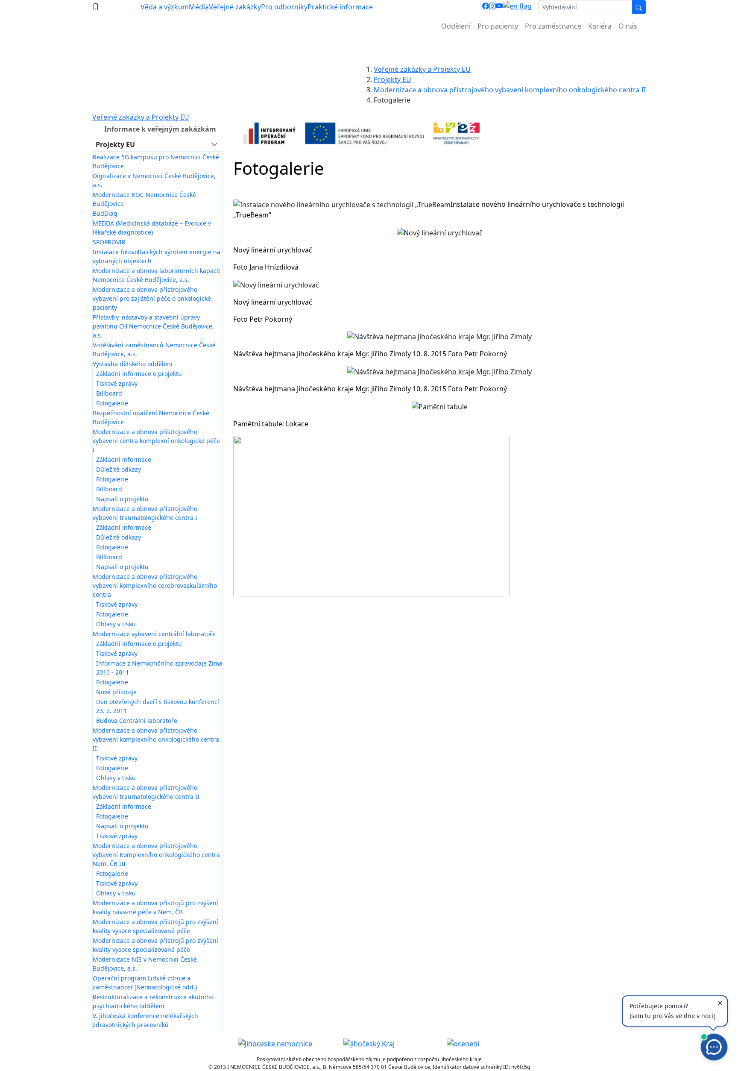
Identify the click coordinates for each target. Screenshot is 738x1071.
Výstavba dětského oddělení (133, 364)
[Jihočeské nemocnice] (275, 1043)
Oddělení (456, 26)
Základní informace (123, 459)
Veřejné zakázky (235, 7)
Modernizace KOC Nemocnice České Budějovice (144, 199)
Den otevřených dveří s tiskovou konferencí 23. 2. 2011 (157, 706)
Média (199, 7)
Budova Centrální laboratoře (136, 720)
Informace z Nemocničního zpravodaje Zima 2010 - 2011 (159, 667)
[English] (517, 7)
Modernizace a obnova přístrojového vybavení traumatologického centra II (146, 792)
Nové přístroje (116, 692)
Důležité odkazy (118, 469)
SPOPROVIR (109, 242)
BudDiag (105, 213)
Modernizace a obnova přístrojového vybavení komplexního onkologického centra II (510, 89)
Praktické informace (340, 7)
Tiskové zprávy (117, 383)
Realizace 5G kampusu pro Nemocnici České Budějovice (156, 161)
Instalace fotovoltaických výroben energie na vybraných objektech (156, 256)
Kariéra (600, 26)
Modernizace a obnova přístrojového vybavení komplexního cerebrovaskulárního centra (155, 585)
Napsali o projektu (122, 499)
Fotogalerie (112, 403)
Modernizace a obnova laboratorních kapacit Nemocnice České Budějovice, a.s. (156, 275)
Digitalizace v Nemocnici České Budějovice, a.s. (154, 180)
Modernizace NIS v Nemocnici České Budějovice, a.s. (145, 963)
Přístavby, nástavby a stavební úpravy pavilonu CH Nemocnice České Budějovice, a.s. (153, 326)
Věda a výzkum (165, 7)
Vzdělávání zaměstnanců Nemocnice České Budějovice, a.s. (154, 349)
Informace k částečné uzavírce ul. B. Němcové (369, 47)
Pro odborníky (284, 7)
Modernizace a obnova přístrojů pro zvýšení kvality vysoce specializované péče (155, 926)
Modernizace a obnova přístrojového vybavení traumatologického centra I (145, 513)
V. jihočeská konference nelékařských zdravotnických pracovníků (145, 1020)
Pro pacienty (497, 26)
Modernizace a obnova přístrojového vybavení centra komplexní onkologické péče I (156, 441)
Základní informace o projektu (139, 374)
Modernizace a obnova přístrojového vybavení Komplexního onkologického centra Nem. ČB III (156, 855)
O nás (627, 26)
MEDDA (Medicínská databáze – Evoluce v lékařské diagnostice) (152, 227)
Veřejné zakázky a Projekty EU (422, 69)
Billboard (109, 393)
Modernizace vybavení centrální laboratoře (154, 634)
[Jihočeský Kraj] (369, 1043)
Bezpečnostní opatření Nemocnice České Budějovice (151, 417)
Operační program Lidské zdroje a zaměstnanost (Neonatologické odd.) (145, 982)
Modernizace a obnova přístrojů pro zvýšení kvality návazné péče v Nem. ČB (155, 907)
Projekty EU (392, 79)
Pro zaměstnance (553, 26)
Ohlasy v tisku (116, 624)
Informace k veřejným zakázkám (160, 129)
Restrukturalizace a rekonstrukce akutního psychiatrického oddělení (153, 1001)
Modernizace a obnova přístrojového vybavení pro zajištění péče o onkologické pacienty (152, 298)
